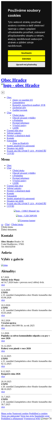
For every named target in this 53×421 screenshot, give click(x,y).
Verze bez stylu (27, 416)
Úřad (9, 113)
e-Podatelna (17, 120)
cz (2, 224)
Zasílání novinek (19, 110)
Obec (9, 97)
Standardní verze (41, 416)
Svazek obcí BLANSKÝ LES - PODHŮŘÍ (26, 151)
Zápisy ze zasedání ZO (22, 100)
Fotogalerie (12, 140)
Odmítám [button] (26, 59)
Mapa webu (6, 413)
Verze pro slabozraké (10, 416)
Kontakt (10, 138)
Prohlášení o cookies (38, 413)
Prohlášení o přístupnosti (12, 418)
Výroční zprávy (19, 125)
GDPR (15, 128)
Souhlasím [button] (26, 53)
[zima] (4, 265)
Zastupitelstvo (18, 102)
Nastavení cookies (20, 413)
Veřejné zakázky (14, 133)
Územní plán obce (15, 130)
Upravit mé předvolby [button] (26, 64)
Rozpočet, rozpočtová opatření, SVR (28, 105)
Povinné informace (20, 123)
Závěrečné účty (19, 107)
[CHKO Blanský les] (26, 211)
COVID (10, 153)
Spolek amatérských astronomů (21, 146)
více (3, 285)
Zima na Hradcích (20, 143)
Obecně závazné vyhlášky (24, 118)
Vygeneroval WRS (32, 418)
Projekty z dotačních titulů (18, 135)
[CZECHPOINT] (26, 216)
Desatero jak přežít (15, 148)
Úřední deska (18, 115)
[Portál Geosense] (26, 220)
